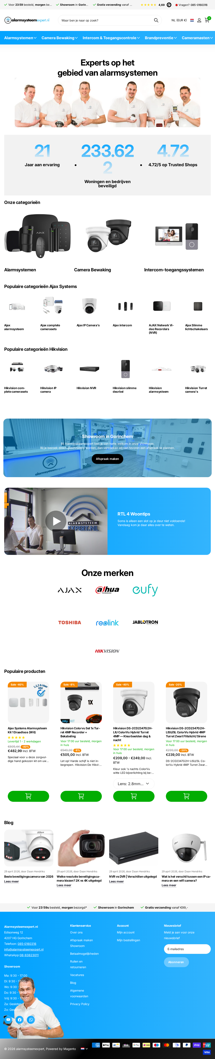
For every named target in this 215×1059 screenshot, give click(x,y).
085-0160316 (199, 5)
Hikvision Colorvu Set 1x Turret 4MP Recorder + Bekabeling (80, 732)
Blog (73, 982)
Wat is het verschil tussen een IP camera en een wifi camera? (186, 878)
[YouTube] (8, 1020)
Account (123, 925)
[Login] (199, 20)
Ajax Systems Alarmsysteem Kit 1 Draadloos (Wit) (27, 730)
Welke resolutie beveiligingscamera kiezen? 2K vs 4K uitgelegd (79, 878)
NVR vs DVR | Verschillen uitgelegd (133, 876)
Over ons (76, 932)
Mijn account (126, 932)
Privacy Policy (79, 1003)
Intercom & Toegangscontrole (109, 38)
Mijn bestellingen (128, 940)
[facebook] (20, 1020)
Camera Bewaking (58, 38)
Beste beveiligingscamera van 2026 (28, 876)
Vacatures (77, 974)
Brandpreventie (159, 38)
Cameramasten (196, 38)
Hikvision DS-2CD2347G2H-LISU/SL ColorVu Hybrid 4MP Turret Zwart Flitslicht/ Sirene (186, 732)
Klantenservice (80, 925)
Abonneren (176, 962)
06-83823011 (29, 955)
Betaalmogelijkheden (84, 953)
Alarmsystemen (18, 38)
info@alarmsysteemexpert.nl (23, 949)
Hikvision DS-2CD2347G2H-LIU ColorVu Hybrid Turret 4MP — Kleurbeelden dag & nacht (132, 734)
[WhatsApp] (31, 1020)
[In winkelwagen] (28, 796)
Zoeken (156, 20)
